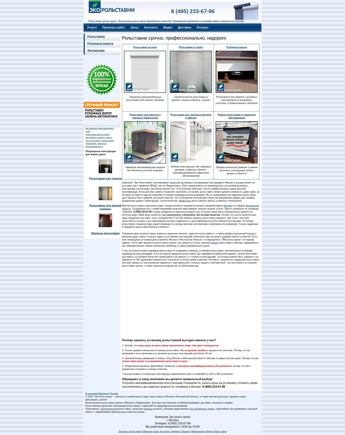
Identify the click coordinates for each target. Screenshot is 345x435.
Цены (135, 27)
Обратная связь (150, 431)
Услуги (92, 27)
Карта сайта (220, 431)
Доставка (184, 27)
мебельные (185, 200)
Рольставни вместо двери (97, 134)
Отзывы (202, 27)
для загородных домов (201, 408)
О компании (91, 393)
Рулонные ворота (100, 43)
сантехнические (109, 408)
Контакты (151, 27)
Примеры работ (113, 27)
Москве (228, 205)
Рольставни (96, 36)
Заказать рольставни (129, 431)
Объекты (186, 431)
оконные (148, 408)
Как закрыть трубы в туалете (99, 137)
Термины (175, 431)
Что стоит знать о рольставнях (100, 140)
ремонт (214, 242)
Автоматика (96, 50)
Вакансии (104, 393)
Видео (167, 27)
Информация (198, 431)
